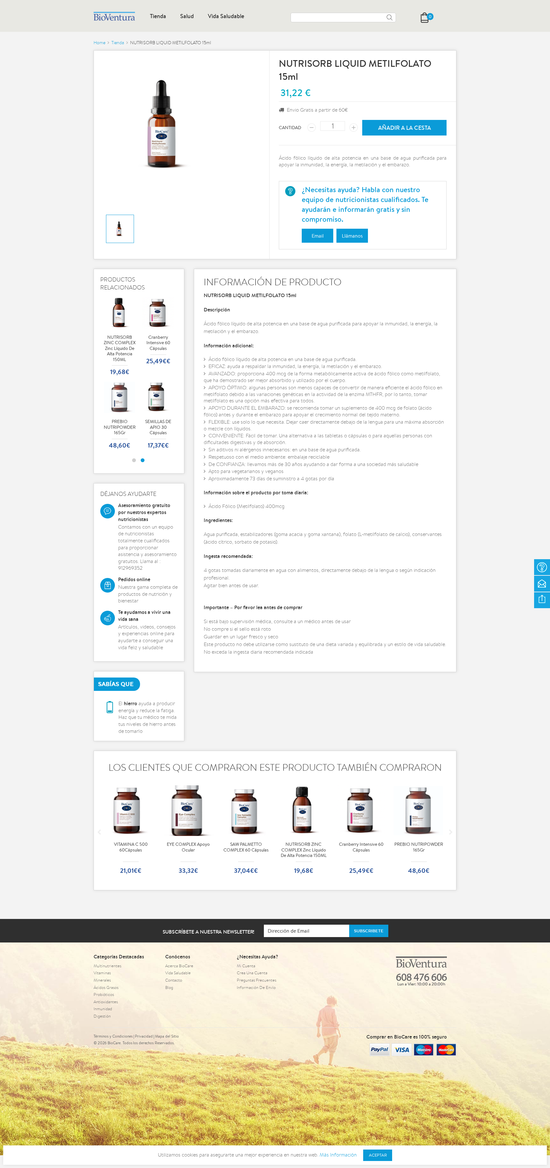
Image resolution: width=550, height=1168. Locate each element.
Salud (187, 16)
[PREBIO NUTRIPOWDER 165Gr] (120, 397)
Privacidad (144, 1036)
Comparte (542, 600)
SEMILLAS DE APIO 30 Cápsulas (158, 416)
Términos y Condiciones (113, 1036)
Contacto (173, 980)
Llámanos (352, 236)
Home (99, 42)
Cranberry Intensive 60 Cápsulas (158, 331)
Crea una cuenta (252, 973)
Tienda (158, 16)
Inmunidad (103, 1009)
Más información (338, 1154)
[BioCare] (114, 16)
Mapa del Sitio (167, 1036)
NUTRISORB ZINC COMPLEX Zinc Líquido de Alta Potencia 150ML (120, 337)
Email (318, 236)
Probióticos (104, 994)
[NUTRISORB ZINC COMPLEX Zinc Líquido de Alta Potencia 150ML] (120, 312)
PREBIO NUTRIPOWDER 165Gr (120, 416)
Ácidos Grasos (106, 987)
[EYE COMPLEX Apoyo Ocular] (131, 811)
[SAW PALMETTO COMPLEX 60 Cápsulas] (188, 811)
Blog (169, 987)
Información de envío (256, 987)
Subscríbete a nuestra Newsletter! (209, 931)
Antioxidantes (106, 1002)
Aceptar (378, 1155)
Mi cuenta (246, 966)
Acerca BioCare (179, 966)
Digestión (102, 1016)
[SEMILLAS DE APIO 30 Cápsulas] (158, 397)
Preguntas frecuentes (256, 980)
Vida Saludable (226, 16)
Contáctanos (542, 584)
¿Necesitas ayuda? (542, 567)
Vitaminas (102, 973)
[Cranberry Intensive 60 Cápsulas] (158, 312)
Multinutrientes (107, 966)
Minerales (102, 980)
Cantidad (290, 127)
